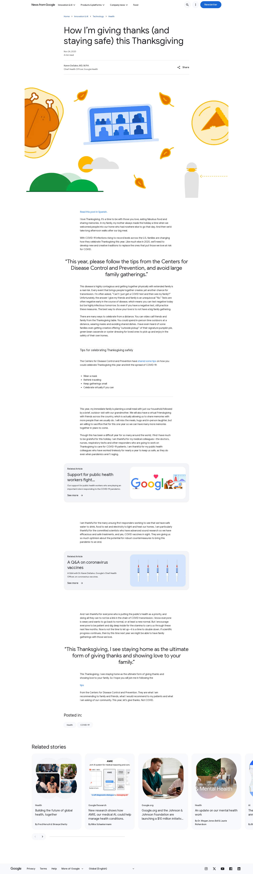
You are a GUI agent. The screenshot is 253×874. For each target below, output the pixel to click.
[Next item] (42, 836)
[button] (210, 4)
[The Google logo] (16, 868)
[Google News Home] (43, 4)
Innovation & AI (65, 5)
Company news (117, 5)
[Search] (187, 4)
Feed (135, 5)
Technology (98, 16)
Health (111, 16)
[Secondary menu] (195, 4)
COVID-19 (85, 725)
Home (67, 16)
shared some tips (147, 361)
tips (82, 685)
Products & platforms (91, 5)
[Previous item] (35, 836)
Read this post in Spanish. (93, 211)
